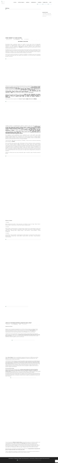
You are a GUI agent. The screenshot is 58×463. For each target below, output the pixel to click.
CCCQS (15, 2)
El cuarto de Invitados (20, 95)
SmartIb (17, 96)
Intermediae (7, 97)
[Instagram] (39, 4)
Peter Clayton (10, 357)
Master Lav (19, 132)
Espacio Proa (12, 95)
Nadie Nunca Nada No (15, 127)
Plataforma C (8, 130)
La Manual (29, 127)
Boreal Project (37, 126)
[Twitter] (50, 4)
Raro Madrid (17, 88)
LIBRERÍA (39, 2)
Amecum (22, 88)
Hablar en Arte (27, 94)
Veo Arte (38, 129)
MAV (25, 88)
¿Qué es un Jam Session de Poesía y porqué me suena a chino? (18, 322)
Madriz (13, 91)
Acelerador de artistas (35, 94)
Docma (13, 130)
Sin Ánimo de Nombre (30, 96)
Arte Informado (24, 89)
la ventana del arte (31, 89)
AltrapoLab (15, 128)
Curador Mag (7, 127)
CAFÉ (50, 2)
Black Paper (21, 96)
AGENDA (27, 2)
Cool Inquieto (37, 130)
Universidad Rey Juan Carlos (10, 132)
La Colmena (27, 95)
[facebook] (45, 4)
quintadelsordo (18, 39)
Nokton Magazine (24, 91)
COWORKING (33, 2)
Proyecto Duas (18, 91)
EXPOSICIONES (21, 2)
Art (35, 88)
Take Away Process (32, 129)
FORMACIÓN (45, 2)
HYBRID (28, 88)
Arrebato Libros (23, 127)
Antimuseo (7, 95)
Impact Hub (32, 130)
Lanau (27, 98)
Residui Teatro (21, 128)
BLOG (22, 39)
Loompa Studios (32, 128)
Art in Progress (24, 129)
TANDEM (20, 47)
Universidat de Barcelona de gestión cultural (14, 133)
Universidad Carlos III (36, 131)
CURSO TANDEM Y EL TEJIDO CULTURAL (13, 38)
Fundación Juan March (34, 95)
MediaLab (37, 96)
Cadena (6, 92)
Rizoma (35, 98)
